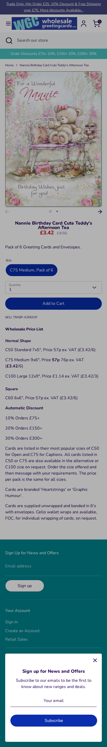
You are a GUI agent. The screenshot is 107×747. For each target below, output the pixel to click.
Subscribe (54, 720)
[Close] (95, 660)
